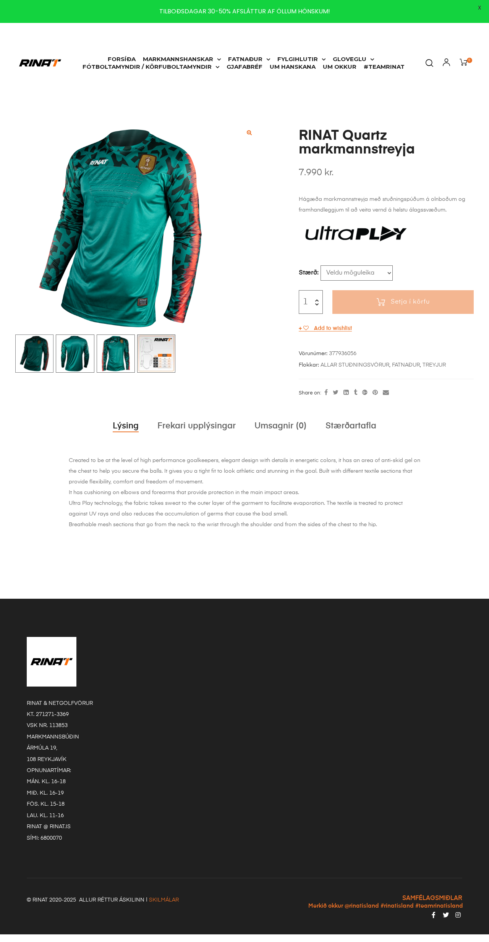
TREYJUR (434, 365)
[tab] (126, 426)
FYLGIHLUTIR (297, 59)
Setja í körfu (410, 302)
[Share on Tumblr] (355, 393)
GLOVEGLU (349, 59)
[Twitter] (446, 915)
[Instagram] (458, 915)
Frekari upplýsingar (196, 426)
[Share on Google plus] (365, 393)
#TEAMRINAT (384, 66)
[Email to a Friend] (386, 393)
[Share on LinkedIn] (346, 393)
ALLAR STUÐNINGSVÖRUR (355, 365)
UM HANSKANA (293, 66)
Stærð (308, 273)
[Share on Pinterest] (375, 393)
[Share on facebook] (326, 393)
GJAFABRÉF (244, 66)
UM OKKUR (339, 66)
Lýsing (126, 426)
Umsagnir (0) (280, 426)
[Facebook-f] (433, 915)
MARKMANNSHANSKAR (178, 59)
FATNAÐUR (245, 59)
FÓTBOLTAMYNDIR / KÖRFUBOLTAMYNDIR (147, 66)
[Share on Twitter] (335, 393)
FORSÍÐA (122, 59)
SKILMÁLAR (164, 900)
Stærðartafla (350, 426)
